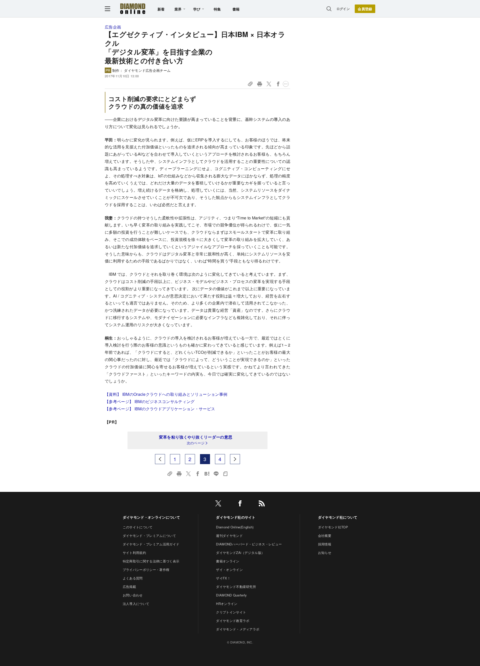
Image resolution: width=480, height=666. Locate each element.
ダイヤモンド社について (338, 517)
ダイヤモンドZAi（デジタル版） (240, 552)
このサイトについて (138, 527)
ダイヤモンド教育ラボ (232, 620)
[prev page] (160, 459)
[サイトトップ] (132, 8)
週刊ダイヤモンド (229, 535)
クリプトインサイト (231, 612)
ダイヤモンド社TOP (333, 527)
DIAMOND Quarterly (231, 595)
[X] (218, 504)
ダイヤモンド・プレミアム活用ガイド (151, 544)
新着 (161, 9)
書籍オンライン (227, 561)
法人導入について (136, 603)
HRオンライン (226, 603)
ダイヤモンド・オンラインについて (151, 517)
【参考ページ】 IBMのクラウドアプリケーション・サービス (160, 409)
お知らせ (324, 552)
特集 (217, 9)
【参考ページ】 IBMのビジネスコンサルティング (150, 401)
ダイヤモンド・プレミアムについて (149, 535)
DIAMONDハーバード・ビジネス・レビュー (249, 544)
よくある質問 (133, 578)
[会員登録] (365, 9)
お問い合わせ (133, 595)
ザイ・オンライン (229, 569)
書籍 (236, 9)
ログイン (343, 8)
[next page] (235, 459)
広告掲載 (129, 586)
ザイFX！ (223, 578)
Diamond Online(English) (235, 527)
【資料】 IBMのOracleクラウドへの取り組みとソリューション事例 (166, 394)
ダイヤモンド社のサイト (236, 517)
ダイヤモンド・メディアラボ (237, 629)
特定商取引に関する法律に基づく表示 (151, 561)
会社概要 (324, 535)
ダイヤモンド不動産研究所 (236, 586)
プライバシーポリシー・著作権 (146, 569)
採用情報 (324, 544)
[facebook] (240, 504)
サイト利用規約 (134, 552)
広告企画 (113, 27)
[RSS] (262, 504)
